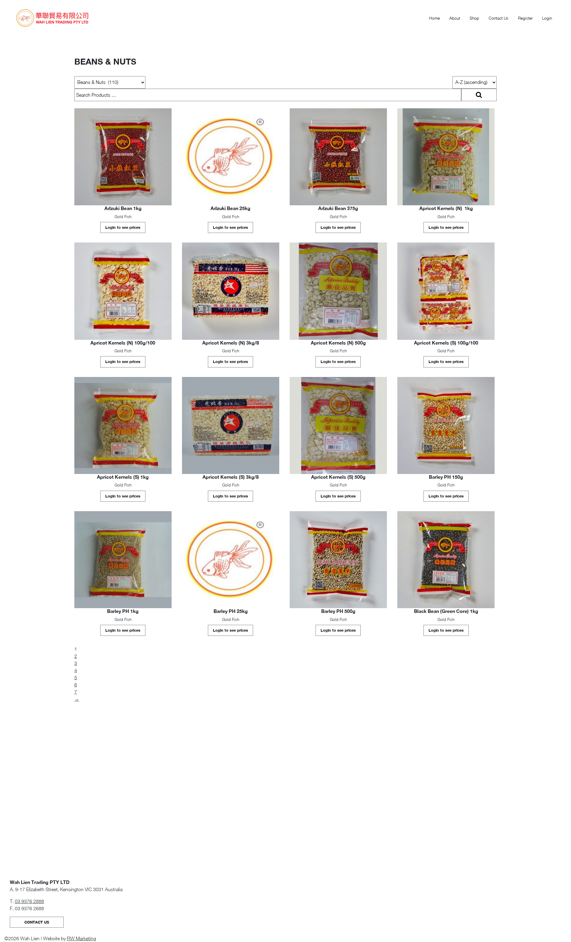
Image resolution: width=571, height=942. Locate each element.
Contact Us (499, 18)
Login (547, 18)
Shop (474, 18)
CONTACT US (36, 922)
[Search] (479, 95)
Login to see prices (122, 227)
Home (434, 18)
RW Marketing (81, 938)
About (454, 18)
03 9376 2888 (29, 901)
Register (525, 18)
